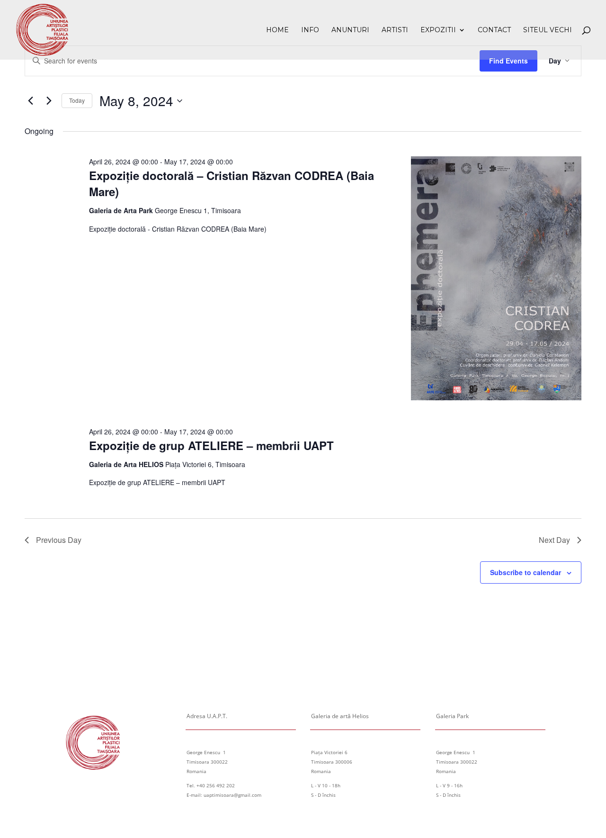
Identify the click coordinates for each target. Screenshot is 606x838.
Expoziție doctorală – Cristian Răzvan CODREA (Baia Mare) (231, 183)
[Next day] (48, 101)
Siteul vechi (547, 30)
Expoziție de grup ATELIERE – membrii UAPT (211, 445)
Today (77, 100)
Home (277, 30)
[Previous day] (30, 101)
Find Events (508, 60)
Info (310, 30)
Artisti (395, 30)
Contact (494, 30)
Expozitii (438, 30)
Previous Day (58, 539)
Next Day (554, 539)
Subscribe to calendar (525, 572)
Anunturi (350, 30)
